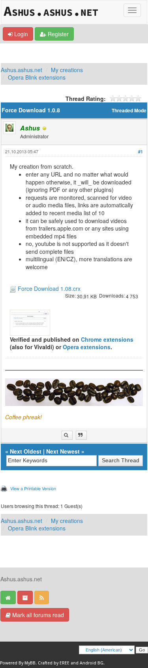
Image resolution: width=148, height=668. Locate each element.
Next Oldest (25, 451)
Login (20, 34)
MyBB (30, 663)
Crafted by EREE (53, 663)
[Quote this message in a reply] (81, 435)
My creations (67, 70)
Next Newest (63, 451)
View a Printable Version (33, 488)
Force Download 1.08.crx (49, 288)
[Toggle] (132, 10)
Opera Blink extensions (37, 77)
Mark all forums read (37, 615)
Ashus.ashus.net (21, 70)
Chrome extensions (107, 339)
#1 (140, 151)
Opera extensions (87, 347)
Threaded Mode (129, 110)
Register (57, 34)
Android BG (91, 663)
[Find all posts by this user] (67, 435)
